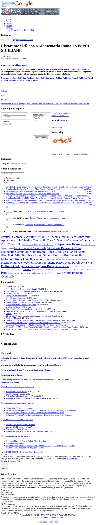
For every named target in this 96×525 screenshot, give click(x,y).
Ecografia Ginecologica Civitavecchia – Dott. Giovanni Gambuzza (32, 194)
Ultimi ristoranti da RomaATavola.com (20, 403)
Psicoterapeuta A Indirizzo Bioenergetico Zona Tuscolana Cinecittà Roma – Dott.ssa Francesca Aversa (46, 202)
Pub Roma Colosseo (37, 269)
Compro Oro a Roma (30, 245)
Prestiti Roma (11, 394)
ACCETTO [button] (56, 459)
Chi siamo (10, 23)
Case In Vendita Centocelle (64, 240)
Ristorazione (90, 269)
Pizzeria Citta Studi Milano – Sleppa (20, 425)
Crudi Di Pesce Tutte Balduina (38, 104)
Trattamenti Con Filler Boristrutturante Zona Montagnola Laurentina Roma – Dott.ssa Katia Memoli (45, 200)
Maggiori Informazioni (70, 459)
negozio (34, 263)
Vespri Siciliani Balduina (60, 78)
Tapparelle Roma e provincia (23, 273)
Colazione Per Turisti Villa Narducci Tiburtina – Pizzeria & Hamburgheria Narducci (39, 415)
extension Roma (7, 248)
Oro (39, 262)
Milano (5, 262)
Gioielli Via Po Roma (36, 259)
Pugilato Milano (12, 318)
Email (6, 122)
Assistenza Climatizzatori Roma (36, 370)
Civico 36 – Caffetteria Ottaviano (19, 408)
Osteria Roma (62, 266)
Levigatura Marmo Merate (16, 296)
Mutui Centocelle (21, 262)
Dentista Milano (48, 358)
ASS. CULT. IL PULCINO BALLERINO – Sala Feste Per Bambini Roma (36, 329)
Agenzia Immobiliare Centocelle (69, 236)
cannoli (4, 104)
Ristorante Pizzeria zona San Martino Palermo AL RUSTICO (30, 325)
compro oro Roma (67, 244)
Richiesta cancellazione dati (52, 517)
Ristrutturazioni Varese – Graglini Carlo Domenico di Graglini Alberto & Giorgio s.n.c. (40, 445)
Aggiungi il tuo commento (23, 40)
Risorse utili (38, 452)
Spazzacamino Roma (10, 382)
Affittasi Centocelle (13, 236)
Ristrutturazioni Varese (15, 443)
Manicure (84, 259)
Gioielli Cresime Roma (57, 255)
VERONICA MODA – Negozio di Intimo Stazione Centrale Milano (33, 323)
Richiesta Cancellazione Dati (22, 30)
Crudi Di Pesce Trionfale (27, 80)
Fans (53, 125)
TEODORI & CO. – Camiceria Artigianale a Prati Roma (28, 316)
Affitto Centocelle (37, 236)
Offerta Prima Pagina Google (17, 396)
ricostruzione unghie (52, 270)
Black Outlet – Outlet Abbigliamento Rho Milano (25, 309)
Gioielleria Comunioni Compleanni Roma (27, 251)
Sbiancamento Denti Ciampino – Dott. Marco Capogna (28, 291)
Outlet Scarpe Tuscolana (15, 298)
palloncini (5, 358)
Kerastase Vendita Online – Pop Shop (21, 305)
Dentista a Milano (13, 307)
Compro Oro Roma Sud (88, 245)
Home (8, 19)
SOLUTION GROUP (12, 452)
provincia (26, 269)
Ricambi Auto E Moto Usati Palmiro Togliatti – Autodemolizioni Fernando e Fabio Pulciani (42, 327)
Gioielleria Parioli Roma (69, 251)
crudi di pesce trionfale (16, 104)
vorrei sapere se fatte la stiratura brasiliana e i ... (51, 231)
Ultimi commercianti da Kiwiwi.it (18, 436)
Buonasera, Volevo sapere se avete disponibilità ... (44, 225)
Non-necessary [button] (7, 501)
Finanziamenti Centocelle (30, 248)
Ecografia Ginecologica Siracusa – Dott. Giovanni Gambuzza (30, 191)
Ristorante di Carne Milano (16, 429)
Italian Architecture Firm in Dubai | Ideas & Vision (26, 441)
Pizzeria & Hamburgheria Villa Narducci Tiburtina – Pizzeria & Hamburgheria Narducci (41, 410)
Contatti (9, 26)
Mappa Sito (27, 452)
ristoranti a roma (80, 270)
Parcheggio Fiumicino (76, 266)
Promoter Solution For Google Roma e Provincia (25, 398)
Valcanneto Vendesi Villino (16, 392)
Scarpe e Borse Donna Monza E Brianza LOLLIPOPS (27, 300)
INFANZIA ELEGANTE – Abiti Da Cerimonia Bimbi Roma (30, 311)
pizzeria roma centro (15, 269)
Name (6, 114)
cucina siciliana (56, 104)
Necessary (8, 492)
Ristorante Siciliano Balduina (13, 78)
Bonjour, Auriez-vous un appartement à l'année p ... (50, 218)
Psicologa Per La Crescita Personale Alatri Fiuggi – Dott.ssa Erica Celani (35, 189)
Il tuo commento (39, 114)
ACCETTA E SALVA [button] (10, 513)
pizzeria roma (5, 269)
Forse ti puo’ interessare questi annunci (20, 387)
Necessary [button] (5, 490)
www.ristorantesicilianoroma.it (14, 65)
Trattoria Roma (55, 273)
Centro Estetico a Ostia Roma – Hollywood (23, 302)
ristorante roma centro (66, 269)
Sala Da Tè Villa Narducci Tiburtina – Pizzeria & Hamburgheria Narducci (35, 413)
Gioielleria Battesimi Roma (64, 248)
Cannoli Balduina (79, 78)
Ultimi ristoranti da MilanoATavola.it (19, 420)
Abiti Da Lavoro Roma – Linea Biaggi (21, 289)
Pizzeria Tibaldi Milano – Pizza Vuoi (20, 427)
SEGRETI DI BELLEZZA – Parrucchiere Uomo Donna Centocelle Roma (35, 320)
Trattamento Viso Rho (42, 273)
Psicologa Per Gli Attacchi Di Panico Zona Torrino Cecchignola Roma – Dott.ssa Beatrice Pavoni (44, 198)
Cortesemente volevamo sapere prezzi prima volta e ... (45, 211)
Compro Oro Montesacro (46, 245)
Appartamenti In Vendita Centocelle (23, 240)
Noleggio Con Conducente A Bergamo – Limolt (25, 448)
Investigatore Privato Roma (73, 259)
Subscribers (57, 127)
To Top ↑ (4, 454)
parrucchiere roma (88, 266)
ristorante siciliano (70, 104)
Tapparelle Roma (33, 358)
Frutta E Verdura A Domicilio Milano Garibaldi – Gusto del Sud (31, 431)
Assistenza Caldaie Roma (11, 370)
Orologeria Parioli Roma (57, 262)
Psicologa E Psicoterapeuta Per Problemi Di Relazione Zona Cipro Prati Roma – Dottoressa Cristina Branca (48, 187)
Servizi (9, 21)
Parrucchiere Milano (14, 293)
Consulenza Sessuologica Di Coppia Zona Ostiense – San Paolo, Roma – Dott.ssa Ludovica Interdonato (47, 196)
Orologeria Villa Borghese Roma (33, 266)
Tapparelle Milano (17, 358)
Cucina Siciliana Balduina (38, 78)
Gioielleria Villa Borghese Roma (21, 255)
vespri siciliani (83, 104)
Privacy (9, 28)
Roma (5, 273)
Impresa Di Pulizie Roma (58, 259)
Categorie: (5, 164)
